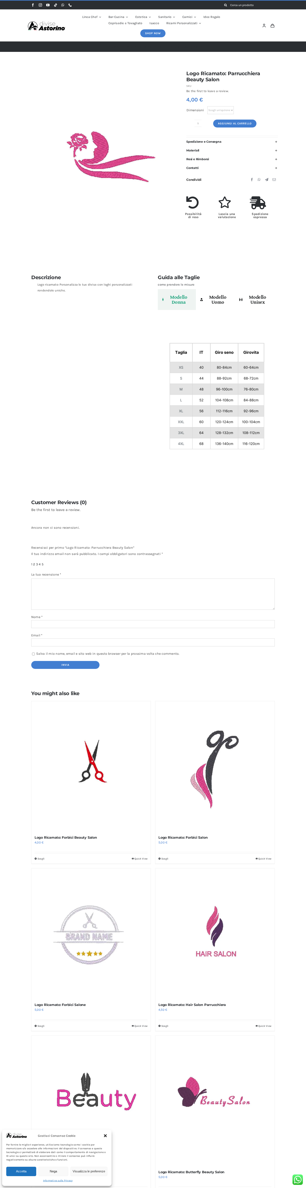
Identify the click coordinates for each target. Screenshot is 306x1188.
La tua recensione (46, 574)
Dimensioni (195, 110)
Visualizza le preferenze (89, 1171)
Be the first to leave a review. (207, 91)
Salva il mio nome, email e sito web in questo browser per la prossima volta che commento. (107, 654)
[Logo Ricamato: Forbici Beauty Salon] (91, 766)
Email (37, 635)
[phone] (70, 5)
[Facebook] (252, 180)
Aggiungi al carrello (235, 123)
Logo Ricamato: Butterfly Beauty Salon (191, 1172)
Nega (53, 1171)
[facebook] (33, 5)
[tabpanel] (216, 398)
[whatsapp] (62, 5)
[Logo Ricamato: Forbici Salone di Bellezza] (91, 1101)
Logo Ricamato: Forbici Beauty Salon (66, 837)
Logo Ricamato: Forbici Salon (183, 837)
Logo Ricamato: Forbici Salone (60, 1005)
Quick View (141, 858)
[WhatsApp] (259, 180)
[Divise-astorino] (46, 23)
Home (108, 46)
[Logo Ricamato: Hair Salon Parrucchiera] (215, 933)
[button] (105, 1136)
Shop (121, 46)
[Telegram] (266, 180)
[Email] (274, 180)
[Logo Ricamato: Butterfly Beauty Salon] (215, 1101)
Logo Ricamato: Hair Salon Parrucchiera (192, 1005)
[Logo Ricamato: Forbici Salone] (91, 933)
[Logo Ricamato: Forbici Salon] (215, 766)
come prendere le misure (176, 284)
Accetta (21, 1171)
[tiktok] (55, 5)
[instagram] (40, 5)
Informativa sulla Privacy (58, 1180)
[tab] (177, 299)
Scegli (41, 858)
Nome (37, 617)
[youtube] (48, 5)
